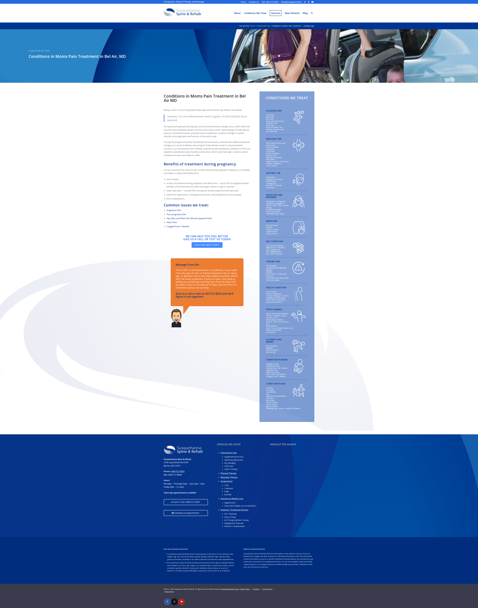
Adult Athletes (271, 326)
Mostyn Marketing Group (230, 589)
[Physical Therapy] (218, 472)
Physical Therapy (229, 473)
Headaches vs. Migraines (276, 201)
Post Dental (271, 181)
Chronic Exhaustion (273, 294)
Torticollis (270, 390)
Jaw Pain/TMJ (271, 131)
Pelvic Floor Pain (272, 372)
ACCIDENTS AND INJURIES (273, 340)
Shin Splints (270, 159)
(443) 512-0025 (178, 471)
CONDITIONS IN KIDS (276, 383)
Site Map (256, 589)
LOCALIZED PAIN (273, 110)
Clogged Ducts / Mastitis (178, 226)
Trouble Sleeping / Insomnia (277, 296)
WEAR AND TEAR (274, 138)
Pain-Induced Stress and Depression (275, 144)
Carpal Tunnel (271, 231)
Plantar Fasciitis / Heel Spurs (277, 161)
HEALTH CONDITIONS (276, 287)
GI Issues (269, 276)
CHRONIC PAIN (273, 261)
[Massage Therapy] (218, 476)
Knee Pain (270, 125)
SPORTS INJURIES (274, 309)
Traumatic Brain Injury (275, 213)
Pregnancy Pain (174, 210)
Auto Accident (271, 346)
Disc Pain (269, 119)
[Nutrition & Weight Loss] (218, 498)
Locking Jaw (271, 183)
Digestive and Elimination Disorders (276, 397)
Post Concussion (273, 212)
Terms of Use (169, 592)
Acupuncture (227, 481)
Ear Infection (271, 392)
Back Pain (270, 117)
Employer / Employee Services (234, 509)
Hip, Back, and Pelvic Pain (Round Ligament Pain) (189, 218)
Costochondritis (272, 147)
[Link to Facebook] (305, 2)
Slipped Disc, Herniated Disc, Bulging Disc (275, 248)
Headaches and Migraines (276, 268)
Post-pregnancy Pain (177, 214)
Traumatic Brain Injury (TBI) (277, 278)
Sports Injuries (272, 404)
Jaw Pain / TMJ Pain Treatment (274, 186)
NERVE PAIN (271, 221)
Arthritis (269, 272)
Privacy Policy (267, 589)
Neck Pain (270, 115)
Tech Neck (270, 151)
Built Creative (245, 589)
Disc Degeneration (273, 251)
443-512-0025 (213, 293)
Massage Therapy (229, 477)
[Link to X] (308, 2)
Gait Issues (270, 400)
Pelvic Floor (172, 222)
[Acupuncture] (218, 480)
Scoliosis (269, 388)
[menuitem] (243, 1)
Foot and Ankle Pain (274, 127)
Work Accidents (272, 350)
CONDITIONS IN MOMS (277, 359)
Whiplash (269, 348)
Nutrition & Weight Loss (232, 498)
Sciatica (269, 227)
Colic (268, 394)
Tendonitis (270, 149)
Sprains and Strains (273, 330)
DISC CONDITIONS (274, 241)
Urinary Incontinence (274, 302)
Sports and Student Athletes (277, 313)
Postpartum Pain (273, 366)
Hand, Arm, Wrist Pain (275, 121)
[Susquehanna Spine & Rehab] (182, 13)
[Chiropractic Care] (218, 452)
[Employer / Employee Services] (218, 509)
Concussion (270, 332)
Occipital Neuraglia (273, 209)
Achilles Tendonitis (273, 163)
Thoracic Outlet (272, 229)
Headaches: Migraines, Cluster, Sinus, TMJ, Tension (277, 204)
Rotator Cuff (271, 155)
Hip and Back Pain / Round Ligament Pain (276, 369)
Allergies (269, 270)
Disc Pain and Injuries (274, 245)
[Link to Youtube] (312, 2)
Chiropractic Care (229, 452)
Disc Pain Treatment (274, 254)
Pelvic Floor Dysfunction (276, 300)
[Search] (311, 13)
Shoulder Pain (271, 123)
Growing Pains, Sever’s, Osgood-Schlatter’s (283, 408)
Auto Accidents (272, 406)
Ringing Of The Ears (274, 179)
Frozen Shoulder (272, 153)
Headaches (270, 177)
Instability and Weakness (276, 298)
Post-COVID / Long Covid (276, 274)
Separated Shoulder (274, 157)
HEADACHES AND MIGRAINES (274, 196)
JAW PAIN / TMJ (273, 173)
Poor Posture (271, 292)
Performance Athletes (275, 320)
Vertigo (269, 207)
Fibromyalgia (271, 265)
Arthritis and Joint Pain (275, 129)
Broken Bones (272, 402)
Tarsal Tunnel (271, 165)
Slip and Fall (270, 352)
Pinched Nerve (272, 225)
